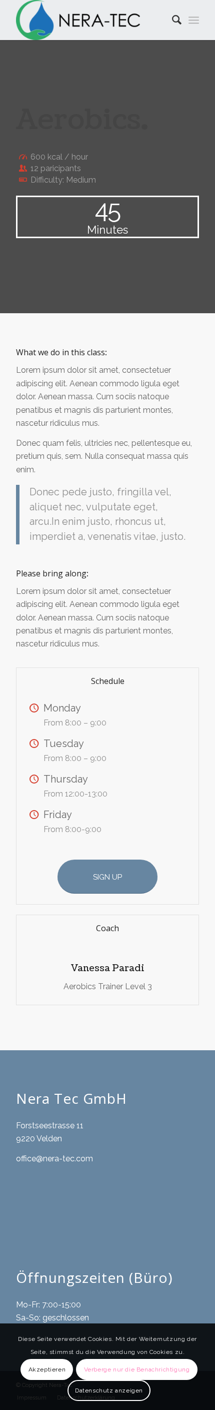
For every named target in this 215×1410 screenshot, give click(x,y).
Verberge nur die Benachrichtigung (137, 1369)
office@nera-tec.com (54, 1158)
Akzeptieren (47, 1369)
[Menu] (193, 20)
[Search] (172, 20)
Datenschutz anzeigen (109, 1390)
